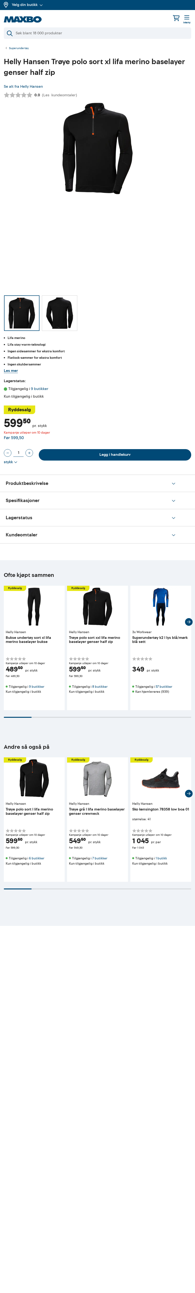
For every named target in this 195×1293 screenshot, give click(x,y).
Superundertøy (19, 48)
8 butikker (99, 686)
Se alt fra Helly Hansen (23, 86)
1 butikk (161, 858)
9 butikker (39, 388)
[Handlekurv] (176, 18)
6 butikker (36, 858)
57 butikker (164, 686)
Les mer (11, 370)
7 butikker (99, 858)
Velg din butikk (25, 4)
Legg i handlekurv (115, 454)
